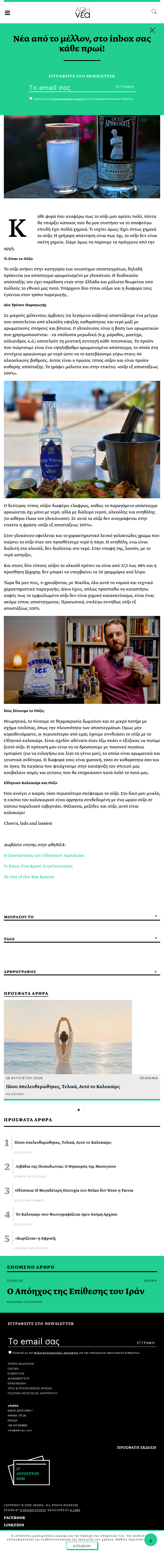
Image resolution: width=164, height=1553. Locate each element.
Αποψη (150, 1280)
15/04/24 (15, 1280)
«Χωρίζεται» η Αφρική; (35, 1238)
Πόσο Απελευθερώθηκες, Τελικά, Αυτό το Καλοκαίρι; (63, 1142)
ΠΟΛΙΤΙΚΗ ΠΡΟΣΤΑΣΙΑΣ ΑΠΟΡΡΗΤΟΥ (33, 1393)
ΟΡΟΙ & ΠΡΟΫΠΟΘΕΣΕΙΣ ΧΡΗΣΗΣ (30, 1388)
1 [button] (79, 1110)
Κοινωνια (149, 1077)
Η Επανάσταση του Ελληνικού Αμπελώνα (44, 855)
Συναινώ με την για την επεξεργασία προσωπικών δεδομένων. (76, 1352)
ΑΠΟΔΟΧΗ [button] (82, 1545)
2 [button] (83, 1110)
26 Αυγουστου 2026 (24, 1077)
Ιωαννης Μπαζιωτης (31, 1248)
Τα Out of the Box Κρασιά (29, 877)
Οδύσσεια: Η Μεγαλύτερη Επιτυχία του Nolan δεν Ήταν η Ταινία (74, 1190)
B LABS (75, 1510)
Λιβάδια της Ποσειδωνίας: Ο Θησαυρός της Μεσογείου (66, 1166)
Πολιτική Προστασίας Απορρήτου (56, 1352)
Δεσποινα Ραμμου (30, 1200)
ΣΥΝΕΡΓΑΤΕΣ (16, 1373)
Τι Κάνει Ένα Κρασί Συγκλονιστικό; (38, 866)
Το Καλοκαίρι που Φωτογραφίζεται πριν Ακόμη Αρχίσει (66, 1214)
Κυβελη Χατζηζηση (30, 1176)
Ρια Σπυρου (24, 1152)
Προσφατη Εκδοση (136, 1447)
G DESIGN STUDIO (33, 1510)
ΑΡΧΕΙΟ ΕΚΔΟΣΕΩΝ (21, 1363)
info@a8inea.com (20, 1430)
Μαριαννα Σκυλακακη (24, 1301)
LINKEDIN (14, 1525)
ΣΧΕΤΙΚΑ (13, 1368)
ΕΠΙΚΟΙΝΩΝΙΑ (17, 1383)
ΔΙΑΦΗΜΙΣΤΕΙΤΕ (18, 1378)
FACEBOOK (14, 1517)
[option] (82, 1050)
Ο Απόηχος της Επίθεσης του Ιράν (76, 1291)
